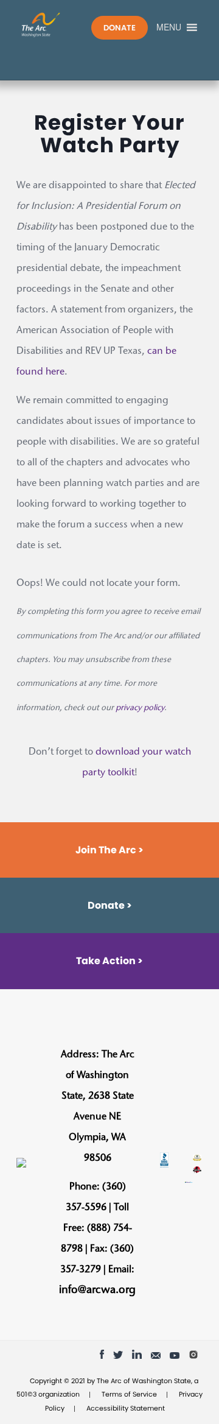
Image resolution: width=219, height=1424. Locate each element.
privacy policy (140, 708)
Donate (119, 27)
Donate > (110, 905)
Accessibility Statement (125, 1408)
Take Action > (109, 961)
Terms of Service (129, 1394)
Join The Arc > (109, 850)
